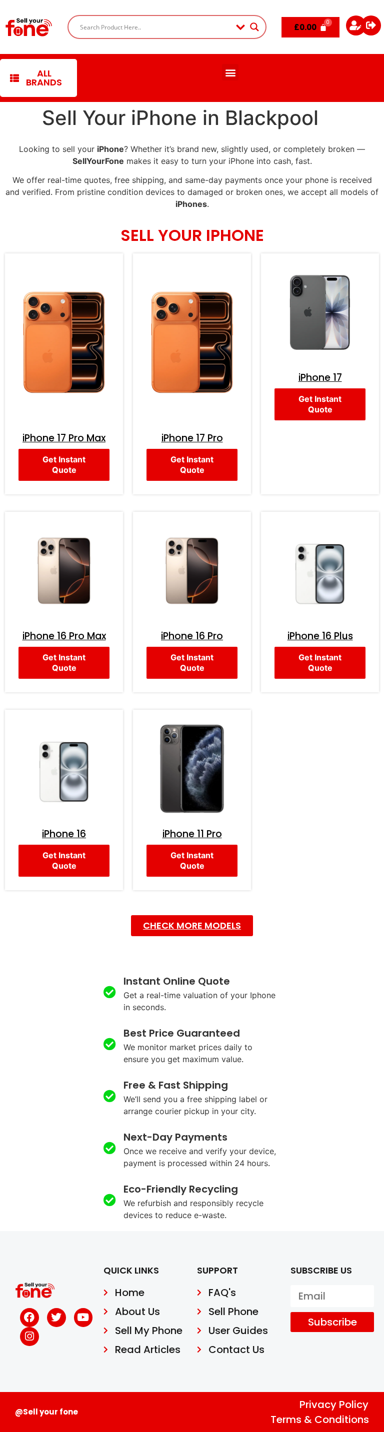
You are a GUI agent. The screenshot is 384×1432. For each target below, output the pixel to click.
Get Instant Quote (64, 464)
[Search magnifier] (255, 27)
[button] (230, 72)
